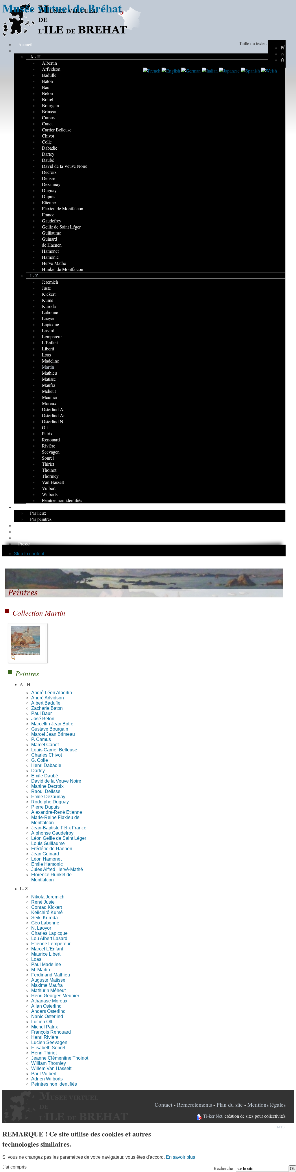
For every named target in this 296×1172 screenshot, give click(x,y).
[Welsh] (269, 70)
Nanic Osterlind (47, 1016)
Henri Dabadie (46, 765)
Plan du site (230, 1104)
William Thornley (48, 1063)
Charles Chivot (46, 755)
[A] (282, 60)
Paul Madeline (46, 964)
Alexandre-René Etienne (56, 812)
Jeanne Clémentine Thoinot (59, 1058)
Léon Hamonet (46, 859)
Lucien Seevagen (49, 1042)
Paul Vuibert (43, 1073)
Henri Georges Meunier (55, 995)
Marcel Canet (45, 744)
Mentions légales (266, 1104)
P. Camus (41, 739)
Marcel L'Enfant (47, 948)
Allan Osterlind (46, 1006)
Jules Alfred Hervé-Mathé (57, 869)
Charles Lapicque (49, 933)
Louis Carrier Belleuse (54, 749)
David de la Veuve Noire (56, 781)
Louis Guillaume (48, 843)
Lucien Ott (41, 1021)
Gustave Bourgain (49, 729)
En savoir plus (180, 1157)
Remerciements (194, 1104)
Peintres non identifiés (54, 1084)
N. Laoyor (41, 928)
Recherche (223, 1168)
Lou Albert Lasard (49, 938)
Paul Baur (41, 713)
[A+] (282, 48)
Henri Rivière (44, 1037)
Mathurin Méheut (48, 990)
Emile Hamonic (47, 864)
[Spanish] (250, 70)
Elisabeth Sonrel (48, 1047)
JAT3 (281, 1127)
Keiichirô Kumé (47, 912)
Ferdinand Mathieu (50, 974)
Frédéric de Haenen (51, 848)
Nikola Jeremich (47, 896)
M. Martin (40, 969)
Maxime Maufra (47, 985)
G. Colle (39, 760)
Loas (36, 959)
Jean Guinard (45, 853)
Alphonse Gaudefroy (52, 833)
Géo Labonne (45, 922)
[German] (191, 70)
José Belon (42, 718)
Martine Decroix (47, 786)
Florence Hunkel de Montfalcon (51, 877)
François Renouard (51, 1032)
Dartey (38, 770)
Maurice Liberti (46, 954)
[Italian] (210, 70)
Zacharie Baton (47, 708)
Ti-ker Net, (213, 1116)
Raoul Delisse (45, 791)
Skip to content (29, 553)
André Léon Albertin (51, 692)
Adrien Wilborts (47, 1078)
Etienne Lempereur (51, 943)
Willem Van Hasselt (51, 1068)
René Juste (43, 902)
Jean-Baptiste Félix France (58, 827)
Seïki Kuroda (44, 917)
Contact (163, 1104)
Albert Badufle (45, 703)
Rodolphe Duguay (50, 801)
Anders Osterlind (48, 1011)
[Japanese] (229, 70)
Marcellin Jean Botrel (53, 723)
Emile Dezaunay (48, 796)
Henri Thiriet (44, 1052)
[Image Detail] (28, 658)
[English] (171, 70)
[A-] (282, 54)
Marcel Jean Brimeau (53, 734)
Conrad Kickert (46, 907)
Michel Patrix (44, 1026)
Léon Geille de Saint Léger (58, 838)
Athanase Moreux (49, 1000)
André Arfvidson (47, 697)
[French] (151, 70)
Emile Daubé (44, 775)
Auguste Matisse (48, 980)
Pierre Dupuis (45, 807)
